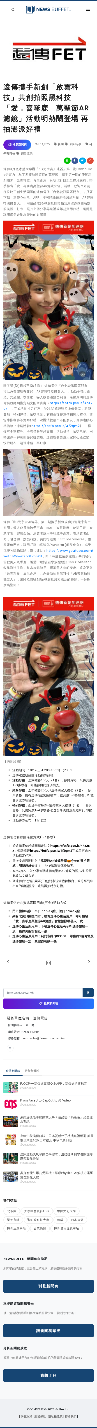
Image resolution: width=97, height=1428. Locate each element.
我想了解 (48, 1375)
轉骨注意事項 (16, 1228)
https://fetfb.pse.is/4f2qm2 (56, 426)
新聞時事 (75, 144)
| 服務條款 (40, 1416)
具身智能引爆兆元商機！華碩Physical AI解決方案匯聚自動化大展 (56, 1175)
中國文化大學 (66, 1211)
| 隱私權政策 (55, 1416)
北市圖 (11, 1211)
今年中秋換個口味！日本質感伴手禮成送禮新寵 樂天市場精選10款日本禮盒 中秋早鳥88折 (57, 1138)
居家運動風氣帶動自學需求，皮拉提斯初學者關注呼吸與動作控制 (56, 1156)
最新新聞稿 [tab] (32, 1071)
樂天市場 (13, 1220)
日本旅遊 (77, 1220)
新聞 (61, 144)
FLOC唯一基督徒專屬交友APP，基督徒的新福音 (53, 1083)
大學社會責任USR (36, 1211)
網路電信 (26, 153)
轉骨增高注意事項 (66, 1228)
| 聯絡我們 (70, 1416)
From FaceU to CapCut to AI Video (45, 1100)
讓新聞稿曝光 (48, 1330)
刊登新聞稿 (48, 1286)
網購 (60, 1220)
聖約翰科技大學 (38, 1220)
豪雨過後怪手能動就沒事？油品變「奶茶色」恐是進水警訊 (56, 1119)
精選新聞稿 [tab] (13, 1071)
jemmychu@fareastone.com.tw (44, 1038)
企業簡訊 (40, 1228)
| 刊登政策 (26, 1416)
